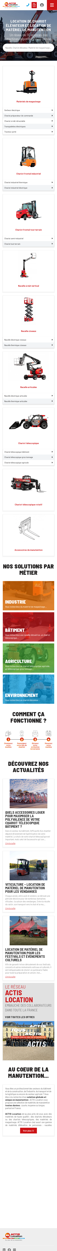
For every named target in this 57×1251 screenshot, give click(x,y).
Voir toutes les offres (19, 1017)
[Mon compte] (42, 5)
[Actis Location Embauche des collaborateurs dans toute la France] (28, 1040)
